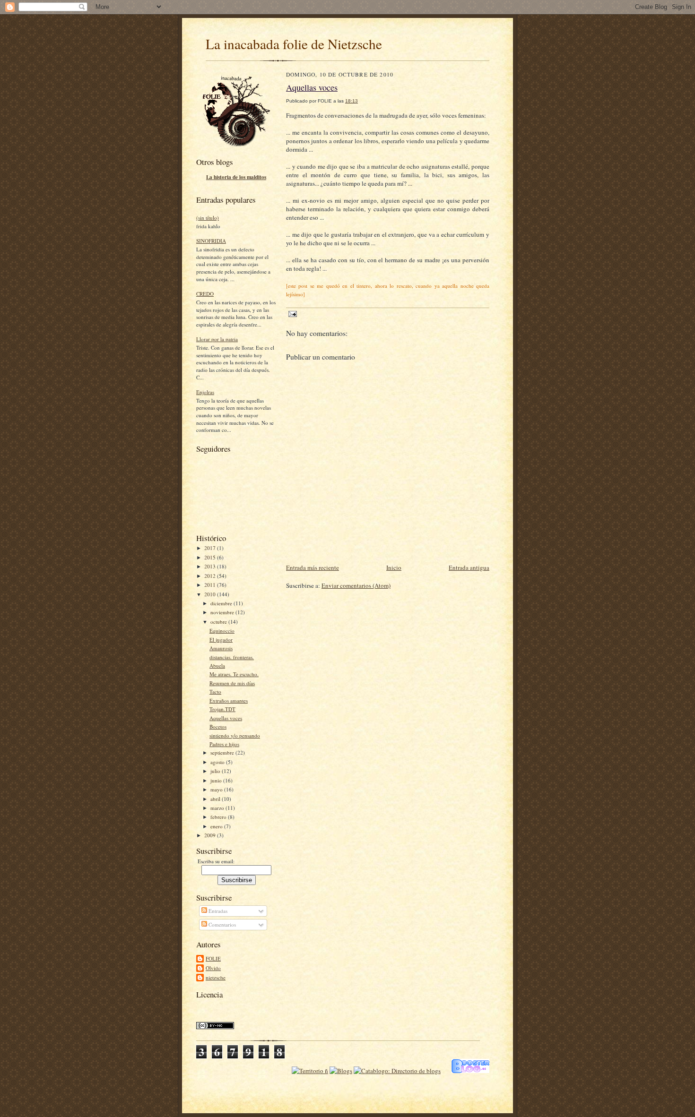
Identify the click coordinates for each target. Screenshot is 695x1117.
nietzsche (216, 977)
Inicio (393, 567)
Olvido (213, 967)
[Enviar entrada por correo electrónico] (291, 313)
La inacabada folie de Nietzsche (294, 43)
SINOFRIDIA (211, 240)
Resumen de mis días (232, 683)
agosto (218, 761)
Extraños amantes (228, 700)
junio (216, 780)
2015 (210, 557)
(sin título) (207, 217)
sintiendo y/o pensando (234, 735)
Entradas (217, 910)
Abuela (217, 665)
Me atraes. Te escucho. (234, 674)
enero (217, 826)
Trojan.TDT (222, 709)
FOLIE (213, 958)
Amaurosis (221, 648)
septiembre (222, 752)
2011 (210, 584)
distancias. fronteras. (231, 657)
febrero (219, 816)
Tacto (215, 691)
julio (216, 770)
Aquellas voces (225, 718)
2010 (210, 594)
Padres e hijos (224, 744)
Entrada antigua (469, 567)
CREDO (205, 293)
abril (216, 798)
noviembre (222, 612)
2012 (210, 575)
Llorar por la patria (217, 339)
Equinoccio (222, 630)
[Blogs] (341, 1070)
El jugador (221, 639)
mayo (217, 789)
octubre (219, 621)
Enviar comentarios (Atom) (356, 585)
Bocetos (217, 726)
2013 (210, 566)
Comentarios (221, 924)
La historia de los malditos (236, 177)
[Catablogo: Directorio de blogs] (397, 1070)
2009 (210, 835)
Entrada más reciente (312, 567)
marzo (218, 807)
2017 (210, 547)
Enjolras (205, 391)
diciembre (222, 603)
